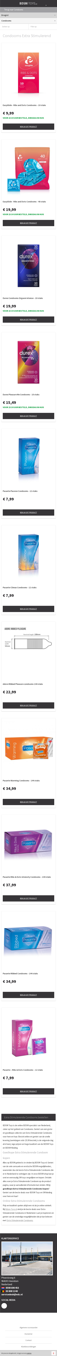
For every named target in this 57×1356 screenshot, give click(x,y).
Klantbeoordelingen (28, 1346)
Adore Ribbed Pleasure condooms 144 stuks (23, 684)
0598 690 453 (12, 1287)
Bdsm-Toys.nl (11, 1209)
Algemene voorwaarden (28, 1327)
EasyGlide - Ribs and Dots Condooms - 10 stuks (24, 105)
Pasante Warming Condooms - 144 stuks (21, 780)
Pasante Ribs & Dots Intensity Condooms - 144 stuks (27, 877)
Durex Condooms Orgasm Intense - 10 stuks (23, 298)
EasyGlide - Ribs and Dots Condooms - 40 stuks (24, 201)
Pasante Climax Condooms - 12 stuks (20, 587)
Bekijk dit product (28, 126)
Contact (28, 1340)
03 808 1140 (11, 1291)
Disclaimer (28, 1334)
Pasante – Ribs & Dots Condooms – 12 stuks (23, 1070)
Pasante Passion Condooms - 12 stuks (20, 491)
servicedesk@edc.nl (12, 1294)
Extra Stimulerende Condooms (20, 1220)
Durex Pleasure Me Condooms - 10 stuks (21, 394)
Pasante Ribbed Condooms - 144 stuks (20, 973)
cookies (29, 1353)
